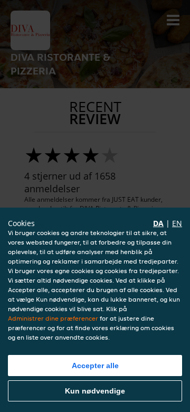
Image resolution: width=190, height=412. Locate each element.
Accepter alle (95, 365)
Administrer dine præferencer (53, 318)
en (177, 223)
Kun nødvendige (95, 391)
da (158, 223)
